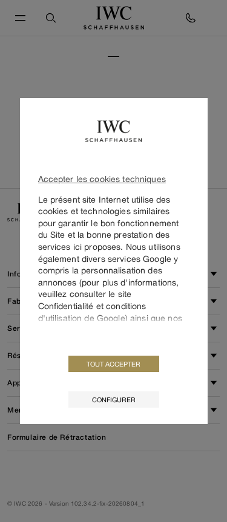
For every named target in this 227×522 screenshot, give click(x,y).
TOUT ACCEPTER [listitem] (113, 364)
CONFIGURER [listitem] (114, 399)
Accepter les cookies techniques (102, 179)
